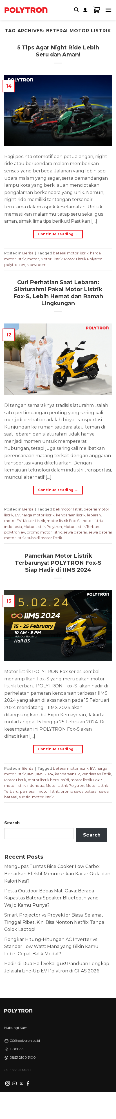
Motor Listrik (52, 259)
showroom (36, 265)
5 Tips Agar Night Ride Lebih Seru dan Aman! (58, 51)
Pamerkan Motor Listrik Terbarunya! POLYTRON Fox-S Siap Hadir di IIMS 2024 (58, 562)
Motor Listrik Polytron (83, 259)
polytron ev (14, 265)
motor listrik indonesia (24, 785)
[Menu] (108, 10)
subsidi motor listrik (44, 538)
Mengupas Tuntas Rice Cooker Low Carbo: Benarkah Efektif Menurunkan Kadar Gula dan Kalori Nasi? (57, 873)
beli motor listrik (67, 509)
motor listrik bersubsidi (48, 780)
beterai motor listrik (70, 253)
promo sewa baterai (79, 791)
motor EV (12, 521)
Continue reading (58, 234)
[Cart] (96, 10)
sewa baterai (75, 532)
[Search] (76, 9)
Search (12, 822)
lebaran (94, 515)
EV (17, 515)
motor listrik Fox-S (63, 521)
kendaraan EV (67, 774)
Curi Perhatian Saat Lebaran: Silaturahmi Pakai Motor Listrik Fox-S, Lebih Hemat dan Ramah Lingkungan (58, 293)
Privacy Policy (22, 1101)
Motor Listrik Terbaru (82, 527)
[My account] (85, 10)
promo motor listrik (44, 532)
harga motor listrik (37, 515)
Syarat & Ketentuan (56, 1101)
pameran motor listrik (39, 791)
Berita (28, 253)
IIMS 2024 (44, 774)
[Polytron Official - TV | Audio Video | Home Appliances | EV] (26, 10)
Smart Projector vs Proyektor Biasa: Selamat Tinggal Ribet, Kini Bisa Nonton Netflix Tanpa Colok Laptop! (54, 922)
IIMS (31, 774)
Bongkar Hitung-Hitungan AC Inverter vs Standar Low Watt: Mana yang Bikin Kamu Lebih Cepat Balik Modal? (51, 946)
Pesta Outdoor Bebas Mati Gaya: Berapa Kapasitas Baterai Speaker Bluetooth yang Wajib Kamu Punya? (51, 898)
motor (33, 259)
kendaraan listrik (70, 515)
